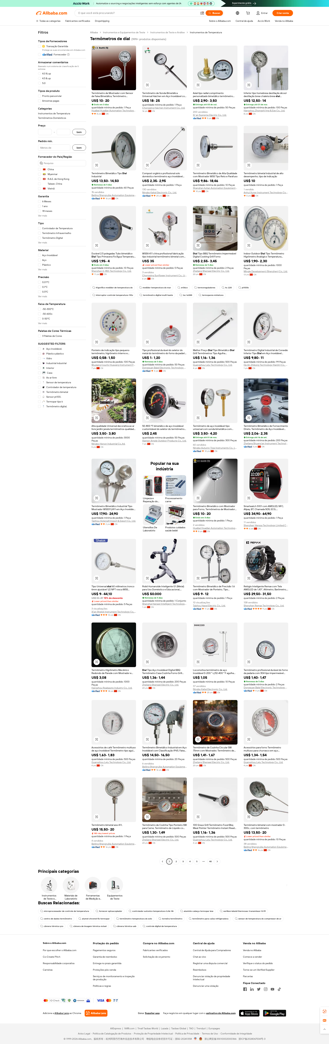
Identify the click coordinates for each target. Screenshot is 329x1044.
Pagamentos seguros (104, 950)
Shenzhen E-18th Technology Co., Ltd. (111, 271)
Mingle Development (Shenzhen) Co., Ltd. (266, 271)
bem (79, 132)
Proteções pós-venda (104, 969)
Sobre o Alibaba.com (54, 943)
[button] (202, 13)
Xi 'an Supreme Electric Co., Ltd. (210, 115)
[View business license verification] (195, 1039)
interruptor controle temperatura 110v (114, 295)
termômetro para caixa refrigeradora (210, 919)
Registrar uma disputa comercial (210, 963)
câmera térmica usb (126, 926)
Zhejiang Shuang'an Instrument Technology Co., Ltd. (266, 443)
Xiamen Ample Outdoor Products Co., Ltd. (164, 440)
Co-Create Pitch (51, 956)
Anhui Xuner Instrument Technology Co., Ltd (266, 192)
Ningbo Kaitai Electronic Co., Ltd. (159, 192)
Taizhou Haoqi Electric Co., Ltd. (209, 605)
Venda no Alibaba (252, 950)
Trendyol (201, 1028)
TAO (191, 1028)
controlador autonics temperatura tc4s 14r (153, 911)
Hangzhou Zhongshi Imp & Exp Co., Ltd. (264, 110)
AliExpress (115, 1028)
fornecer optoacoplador (110, 911)
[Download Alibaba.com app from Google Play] (274, 1013)
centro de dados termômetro (58, 919)
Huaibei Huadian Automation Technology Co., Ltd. (114, 110)
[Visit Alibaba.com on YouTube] (272, 989)
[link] (324, 1011)
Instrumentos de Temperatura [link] (206, 32)
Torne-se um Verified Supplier (259, 969)
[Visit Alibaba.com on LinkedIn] (252, 989)
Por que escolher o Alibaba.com (59, 950)
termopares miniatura (212, 295)
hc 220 (228, 287)
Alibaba (94, 32)
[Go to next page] (217, 861)
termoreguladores (206, 287)
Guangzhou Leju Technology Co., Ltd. (212, 365)
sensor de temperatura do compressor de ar (259, 919)
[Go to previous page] (162, 861)
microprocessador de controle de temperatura (66, 911)
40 (210, 861)
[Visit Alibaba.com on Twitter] (259, 989)
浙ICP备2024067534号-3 (252, 1038)
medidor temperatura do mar (157, 287)
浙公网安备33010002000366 (220, 1038)
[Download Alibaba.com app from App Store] (249, 1013)
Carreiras (48, 969)
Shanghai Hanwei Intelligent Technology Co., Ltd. (164, 603)
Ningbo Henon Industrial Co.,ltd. (108, 443)
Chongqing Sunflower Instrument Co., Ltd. (164, 275)
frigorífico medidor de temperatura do (114, 287)
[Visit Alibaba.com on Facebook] (245, 989)
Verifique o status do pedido (258, 963)
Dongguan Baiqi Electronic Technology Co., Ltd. (164, 367)
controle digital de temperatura (161, 926)
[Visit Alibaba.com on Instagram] (266, 989)
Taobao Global (178, 1028)
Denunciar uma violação (205, 986)
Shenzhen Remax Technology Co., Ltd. (264, 605)
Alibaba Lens (61, 1013)
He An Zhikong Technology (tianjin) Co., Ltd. (266, 365)
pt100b (245, 287)
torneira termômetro (172, 919)
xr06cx (184, 287)
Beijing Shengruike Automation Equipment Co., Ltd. (114, 195)
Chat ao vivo (199, 956)
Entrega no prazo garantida (107, 963)
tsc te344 (187, 295)
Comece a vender (252, 956)
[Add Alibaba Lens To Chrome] (96, 1013)
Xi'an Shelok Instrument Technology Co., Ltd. (114, 611)
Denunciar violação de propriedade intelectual (211, 978)
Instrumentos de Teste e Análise (167, 32)
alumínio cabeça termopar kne (198, 911)
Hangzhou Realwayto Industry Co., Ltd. (112, 687)
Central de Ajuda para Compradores (212, 950)
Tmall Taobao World (147, 1028)
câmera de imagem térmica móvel (90, 926)
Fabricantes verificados (155, 950)
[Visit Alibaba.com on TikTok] (279, 989)
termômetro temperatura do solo (136, 919)
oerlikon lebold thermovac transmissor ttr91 (244, 911)
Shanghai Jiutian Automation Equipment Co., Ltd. (215, 188)
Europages (214, 1028)
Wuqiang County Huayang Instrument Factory (114, 365)
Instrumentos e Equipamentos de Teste (124, 32)
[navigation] (62, 447)
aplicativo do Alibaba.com (221, 1013)
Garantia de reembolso (105, 956)
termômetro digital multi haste (158, 295)
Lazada (164, 1028)
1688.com (129, 1028)
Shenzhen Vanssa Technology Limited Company (266, 525)
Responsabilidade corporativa (58, 963)
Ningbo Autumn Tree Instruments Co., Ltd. (215, 447)
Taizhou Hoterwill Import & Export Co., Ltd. (114, 521)
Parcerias (248, 976)
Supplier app (152, 1013)
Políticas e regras (102, 986)
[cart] (248, 13)
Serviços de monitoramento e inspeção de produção (114, 978)
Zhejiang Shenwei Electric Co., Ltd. (211, 271)
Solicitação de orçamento (156, 956)
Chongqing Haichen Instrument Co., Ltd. (163, 107)
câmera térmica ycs (53, 926)
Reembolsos (199, 969)
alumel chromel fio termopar (96, 919)
